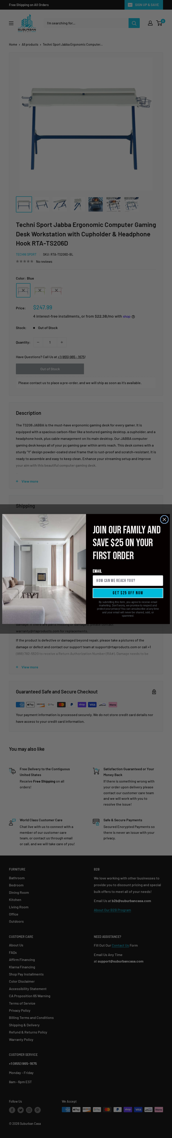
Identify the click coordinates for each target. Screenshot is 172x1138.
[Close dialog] (164, 519)
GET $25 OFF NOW (128, 593)
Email (97, 571)
